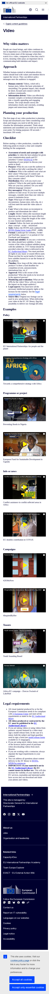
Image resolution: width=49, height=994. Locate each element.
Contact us (8, 907)
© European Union (20, 714)
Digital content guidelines (16, 24)
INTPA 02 (28, 160)
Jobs (5, 833)
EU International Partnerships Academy (21, 862)
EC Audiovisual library (17, 251)
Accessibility (9, 939)
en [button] (30, 10)
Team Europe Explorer (13, 867)
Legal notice (9, 933)
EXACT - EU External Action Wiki (18, 873)
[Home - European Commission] (9, 9)
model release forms (36, 737)
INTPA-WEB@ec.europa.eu (23, 762)
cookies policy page (19, 960)
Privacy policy (9, 928)
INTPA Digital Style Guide (19, 230)
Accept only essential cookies (28, 987)
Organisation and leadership (16, 838)
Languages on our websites (16, 918)
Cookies (7, 923)
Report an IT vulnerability (15, 912)
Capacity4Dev (10, 857)
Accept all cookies (22, 979)
